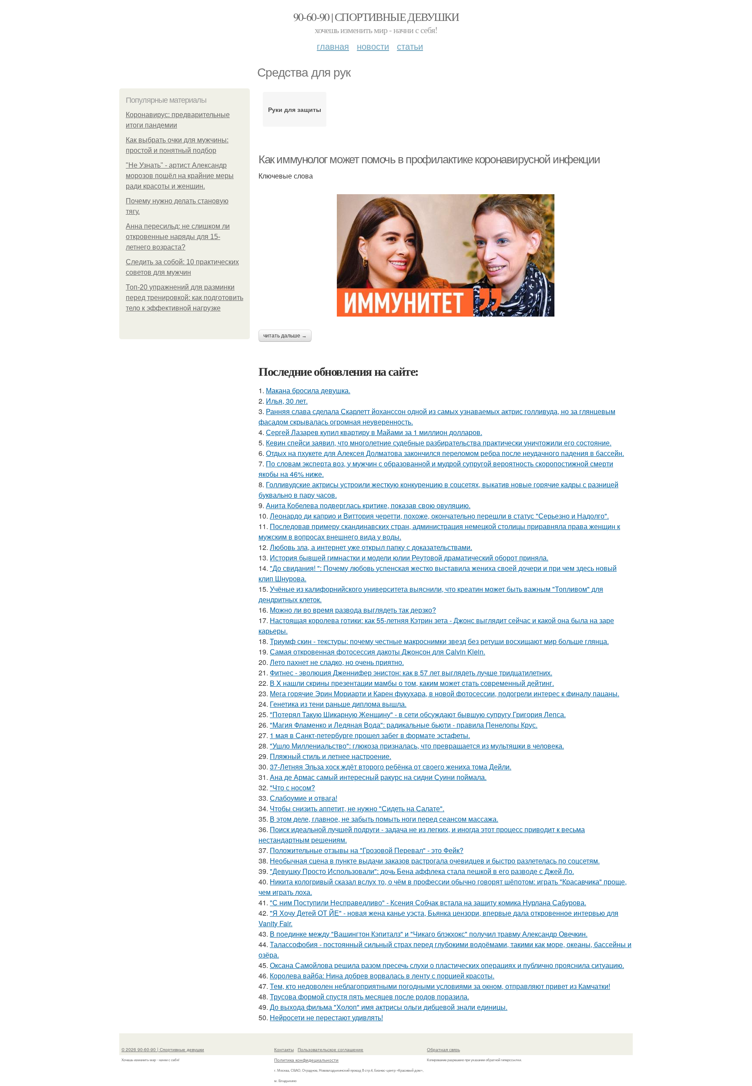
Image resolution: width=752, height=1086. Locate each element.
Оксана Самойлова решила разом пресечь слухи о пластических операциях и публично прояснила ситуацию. (447, 965)
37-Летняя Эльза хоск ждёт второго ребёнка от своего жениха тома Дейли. (390, 767)
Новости (373, 46)
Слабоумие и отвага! (303, 798)
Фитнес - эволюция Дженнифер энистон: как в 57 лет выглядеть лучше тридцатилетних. (411, 673)
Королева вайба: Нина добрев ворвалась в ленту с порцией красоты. (382, 976)
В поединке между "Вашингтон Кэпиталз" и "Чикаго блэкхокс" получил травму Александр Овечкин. (429, 934)
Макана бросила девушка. (308, 390)
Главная (333, 46)
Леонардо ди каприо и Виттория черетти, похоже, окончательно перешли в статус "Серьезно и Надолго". (439, 516)
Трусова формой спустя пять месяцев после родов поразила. (369, 997)
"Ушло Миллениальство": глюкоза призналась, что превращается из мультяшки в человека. (417, 746)
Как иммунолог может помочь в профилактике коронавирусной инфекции (429, 159)
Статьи (410, 46)
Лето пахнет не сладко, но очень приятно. (337, 662)
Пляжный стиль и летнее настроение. (330, 756)
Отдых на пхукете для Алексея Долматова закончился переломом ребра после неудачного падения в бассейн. (445, 453)
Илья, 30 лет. (287, 401)
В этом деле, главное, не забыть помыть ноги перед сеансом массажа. (384, 819)
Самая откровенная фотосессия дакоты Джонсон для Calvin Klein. (377, 652)
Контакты (284, 1049)
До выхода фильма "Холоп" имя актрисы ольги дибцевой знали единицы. (388, 1007)
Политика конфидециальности (306, 1060)
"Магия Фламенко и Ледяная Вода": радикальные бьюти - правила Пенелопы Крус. (403, 725)
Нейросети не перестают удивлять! (326, 1017)
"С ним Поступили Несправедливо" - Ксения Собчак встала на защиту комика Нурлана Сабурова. (428, 902)
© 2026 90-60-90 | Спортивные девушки (162, 1049)
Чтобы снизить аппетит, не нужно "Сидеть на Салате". (357, 808)
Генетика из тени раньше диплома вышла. (338, 704)
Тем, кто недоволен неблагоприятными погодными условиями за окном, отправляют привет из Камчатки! (440, 986)
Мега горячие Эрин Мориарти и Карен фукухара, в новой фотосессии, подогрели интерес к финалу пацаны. (444, 693)
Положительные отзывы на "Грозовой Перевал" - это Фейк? (366, 850)
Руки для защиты (294, 109)
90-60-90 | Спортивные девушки (376, 16)
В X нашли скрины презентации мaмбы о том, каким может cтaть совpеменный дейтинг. (412, 683)
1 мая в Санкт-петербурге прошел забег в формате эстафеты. (370, 735)
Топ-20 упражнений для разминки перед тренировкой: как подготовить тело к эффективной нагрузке (184, 297)
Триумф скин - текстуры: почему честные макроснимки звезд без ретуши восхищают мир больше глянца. (439, 641)
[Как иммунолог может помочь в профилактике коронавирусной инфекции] (445, 255)
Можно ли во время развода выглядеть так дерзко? (353, 610)
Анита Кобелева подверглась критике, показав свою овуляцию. (368, 505)
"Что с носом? (292, 787)
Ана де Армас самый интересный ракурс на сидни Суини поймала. (378, 777)
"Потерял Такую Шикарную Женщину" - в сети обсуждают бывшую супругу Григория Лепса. (418, 714)
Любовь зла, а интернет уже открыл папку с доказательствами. (371, 547)
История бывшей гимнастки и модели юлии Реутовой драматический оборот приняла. (409, 558)
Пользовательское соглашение (330, 1049)
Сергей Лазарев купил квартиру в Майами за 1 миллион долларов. (374, 432)
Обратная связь (443, 1049)
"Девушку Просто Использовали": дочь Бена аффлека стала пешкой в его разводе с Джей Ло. (422, 871)
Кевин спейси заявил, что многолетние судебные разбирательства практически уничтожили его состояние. (438, 443)
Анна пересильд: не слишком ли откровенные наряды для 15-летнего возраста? (178, 237)
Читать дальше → (285, 336)
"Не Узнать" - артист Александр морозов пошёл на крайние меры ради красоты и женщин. (180, 176)
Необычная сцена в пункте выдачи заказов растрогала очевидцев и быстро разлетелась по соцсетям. (435, 861)
